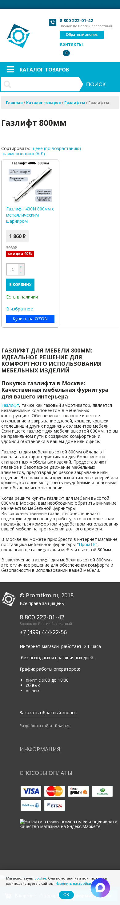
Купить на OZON (30, 319)
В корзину (20, 284)
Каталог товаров (44, 69)
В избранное (19, 309)
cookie (40, 878)
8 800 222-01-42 (76, 20)
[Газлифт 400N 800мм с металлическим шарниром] (30, 181)
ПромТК (87, 544)
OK (66, 894)
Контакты (71, 44)
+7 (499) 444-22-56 (43, 632)
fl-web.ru (62, 725)
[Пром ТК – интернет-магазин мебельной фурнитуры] (19, 32)
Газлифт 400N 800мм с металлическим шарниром (30, 215)
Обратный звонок (82, 35)
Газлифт (10, 405)
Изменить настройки (73, 883)
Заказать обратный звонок (48, 712)
